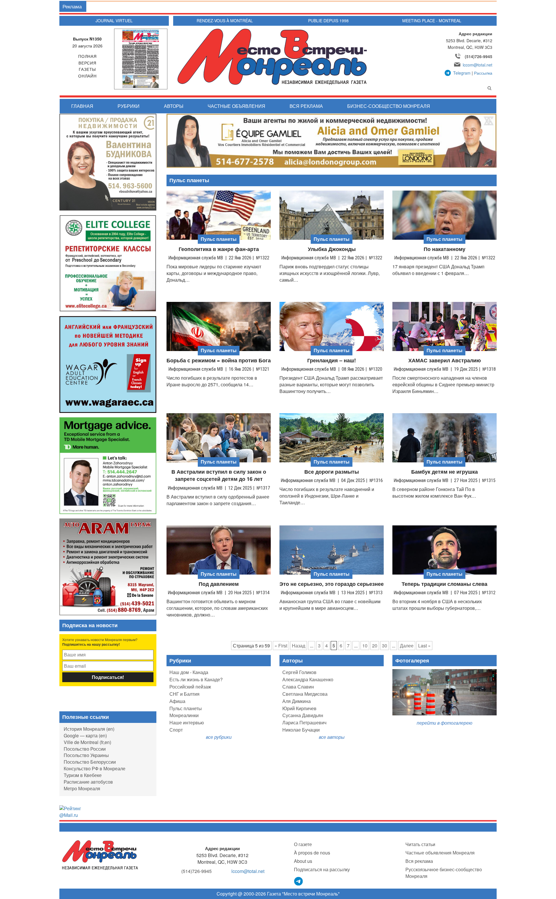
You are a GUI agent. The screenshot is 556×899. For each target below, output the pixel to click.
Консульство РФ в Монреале (94, 768)
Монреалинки (184, 715)
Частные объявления (236, 106)
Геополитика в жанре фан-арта (219, 249)
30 (384, 645)
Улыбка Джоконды (332, 249)
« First (281, 645)
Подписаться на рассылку (322, 869)
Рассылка (483, 73)
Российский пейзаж (190, 686)
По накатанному (444, 249)
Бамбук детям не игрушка (444, 471)
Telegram (462, 73)
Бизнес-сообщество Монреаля (388, 106)
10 (364, 645)
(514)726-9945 (478, 56)
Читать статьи (420, 844)
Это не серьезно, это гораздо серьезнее (331, 584)
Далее (407, 645)
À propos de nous (312, 852)
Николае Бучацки (301, 729)
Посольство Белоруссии (90, 761)
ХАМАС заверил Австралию (444, 360)
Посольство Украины (86, 755)
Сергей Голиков (299, 672)
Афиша (177, 701)
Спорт (176, 729)
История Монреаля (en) (89, 729)
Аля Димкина (296, 701)
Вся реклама (306, 106)
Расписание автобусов (88, 781)
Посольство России (85, 748)
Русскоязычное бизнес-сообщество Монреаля (443, 872)
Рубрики (129, 106)
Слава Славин (298, 686)
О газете (303, 844)
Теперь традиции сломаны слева (444, 584)
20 (374, 645)
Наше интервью (186, 722)
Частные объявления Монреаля (440, 852)
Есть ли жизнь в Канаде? (196, 679)
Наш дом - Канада (188, 672)
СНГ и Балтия (184, 694)
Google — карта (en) (85, 735)
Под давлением (219, 584)
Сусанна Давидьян (302, 715)
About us (303, 861)
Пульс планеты (185, 708)
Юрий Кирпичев (299, 708)
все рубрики (219, 737)
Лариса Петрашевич (304, 722)
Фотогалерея (412, 660)
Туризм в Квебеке (83, 775)
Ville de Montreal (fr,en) (87, 742)
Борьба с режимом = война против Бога (219, 360)
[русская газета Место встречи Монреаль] (100, 854)
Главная (82, 106)
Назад (298, 645)
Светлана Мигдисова (305, 694)
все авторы (332, 737)
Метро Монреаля (82, 788)
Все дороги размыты (331, 471)
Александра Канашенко (307, 679)
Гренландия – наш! (331, 360)
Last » (424, 645)
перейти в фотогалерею (444, 722)
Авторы (173, 106)
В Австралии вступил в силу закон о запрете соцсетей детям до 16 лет (218, 475)
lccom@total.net (477, 65)
